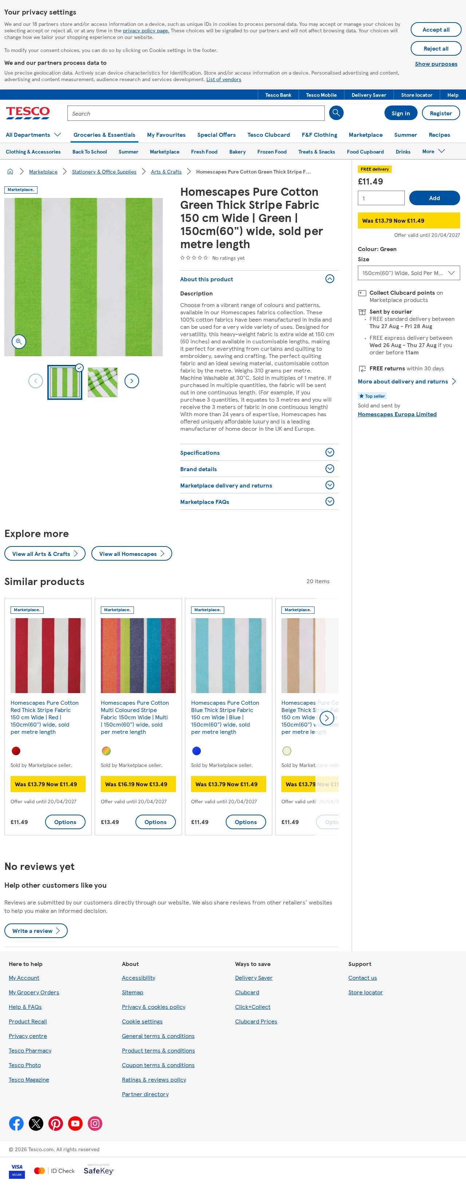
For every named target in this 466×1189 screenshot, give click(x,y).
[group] (48, 718)
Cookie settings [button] (142, 1021)
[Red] (16, 750)
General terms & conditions (158, 1035)
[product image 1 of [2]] (83, 277)
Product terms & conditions (158, 1050)
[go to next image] (132, 381)
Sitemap (132, 992)
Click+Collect (252, 1006)
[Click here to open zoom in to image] (19, 341)
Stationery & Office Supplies (104, 171)
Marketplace (43, 171)
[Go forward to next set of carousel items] (327, 718)
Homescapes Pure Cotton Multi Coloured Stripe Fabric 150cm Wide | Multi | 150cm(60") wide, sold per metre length (135, 717)
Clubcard (247, 992)
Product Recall (28, 1021)
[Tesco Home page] (28, 113)
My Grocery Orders (34, 992)
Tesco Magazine (29, 1079)
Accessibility (138, 977)
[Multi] (106, 750)
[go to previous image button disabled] (35, 381)
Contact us (362, 977)
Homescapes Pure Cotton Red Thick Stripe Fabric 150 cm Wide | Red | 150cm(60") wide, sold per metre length (45, 717)
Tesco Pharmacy (30, 1050)
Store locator (365, 992)
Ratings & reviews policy (154, 1079)
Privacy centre (28, 1035)
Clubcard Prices (256, 1021)
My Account (24, 977)
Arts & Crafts (166, 171)
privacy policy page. (146, 30)
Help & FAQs (25, 1006)
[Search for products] (336, 113)
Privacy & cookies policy (153, 1006)
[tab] (64, 382)
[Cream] (286, 750)
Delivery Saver (254, 977)
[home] (10, 171)
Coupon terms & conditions (158, 1065)
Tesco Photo (25, 1065)
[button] (278, 95)
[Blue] (196, 750)
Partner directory (145, 1094)
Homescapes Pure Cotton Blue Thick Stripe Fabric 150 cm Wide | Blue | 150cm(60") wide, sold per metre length (225, 717)
